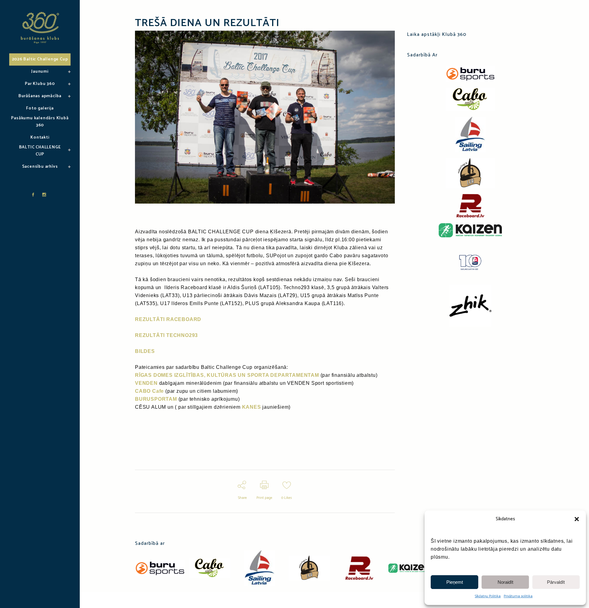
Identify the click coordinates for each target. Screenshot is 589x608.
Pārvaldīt (556, 582)
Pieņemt (454, 582)
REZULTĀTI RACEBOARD (168, 319)
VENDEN (146, 383)
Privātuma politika (518, 596)
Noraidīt (505, 582)
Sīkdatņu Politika (488, 596)
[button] (577, 519)
